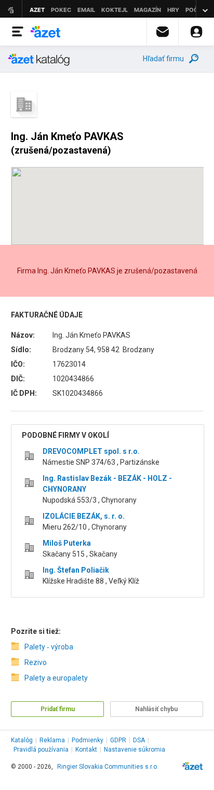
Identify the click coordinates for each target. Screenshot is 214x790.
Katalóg (22, 740)
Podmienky (87, 740)
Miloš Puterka (67, 543)
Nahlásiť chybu (156, 709)
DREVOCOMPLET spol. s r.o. (91, 451)
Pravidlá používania (41, 749)
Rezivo (35, 662)
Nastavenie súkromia (134, 749)
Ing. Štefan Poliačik (76, 570)
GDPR (118, 740)
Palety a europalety (56, 678)
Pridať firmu (58, 709)
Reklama (52, 740)
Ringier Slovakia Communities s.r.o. (107, 766)
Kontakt (86, 749)
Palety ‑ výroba (48, 647)
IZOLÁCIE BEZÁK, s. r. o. (84, 516)
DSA (139, 740)
